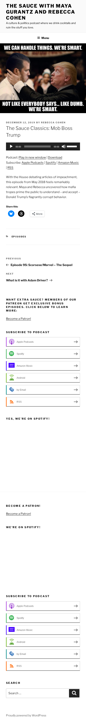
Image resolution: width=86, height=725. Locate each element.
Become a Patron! (18, 319)
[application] (43, 146)
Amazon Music (68, 162)
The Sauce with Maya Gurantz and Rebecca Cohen (40, 12)
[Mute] (64, 146)
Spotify (51, 162)
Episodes (19, 236)
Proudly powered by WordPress (26, 715)
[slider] (72, 146)
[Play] (11, 146)
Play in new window (32, 157)
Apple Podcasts (33, 162)
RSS (10, 167)
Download (55, 157)
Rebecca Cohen (53, 122)
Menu (45, 38)
